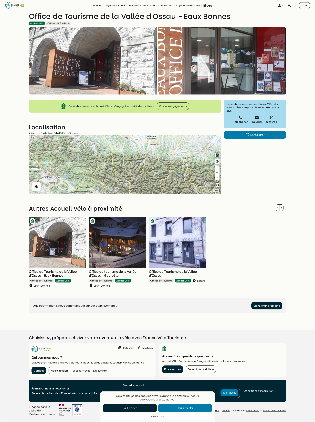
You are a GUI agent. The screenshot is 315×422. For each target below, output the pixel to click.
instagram (128, 347)
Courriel (257, 121)
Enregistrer (257, 134)
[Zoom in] (217, 167)
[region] (125, 164)
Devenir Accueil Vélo (201, 369)
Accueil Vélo (165, 5)
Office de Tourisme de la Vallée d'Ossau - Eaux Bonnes (53, 274)
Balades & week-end (142, 5)
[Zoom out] (217, 172)
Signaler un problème (266, 305)
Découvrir (96, 5)
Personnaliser (157, 416)
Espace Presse (81, 370)
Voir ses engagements (173, 106)
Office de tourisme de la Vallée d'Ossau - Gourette (112, 274)
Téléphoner (240, 121)
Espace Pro (100, 370)
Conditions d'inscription (258, 390)
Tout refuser (130, 408)
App (209, 5)
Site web (271, 121)
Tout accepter (185, 408)
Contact (39, 370)
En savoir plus (172, 369)
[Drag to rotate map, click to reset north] (217, 177)
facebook (147, 347)
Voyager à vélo (114, 5)
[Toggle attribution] (218, 185)
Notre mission (59, 370)
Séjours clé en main (188, 5)
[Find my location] (217, 161)
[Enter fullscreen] (217, 155)
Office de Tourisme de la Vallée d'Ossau (173, 274)
